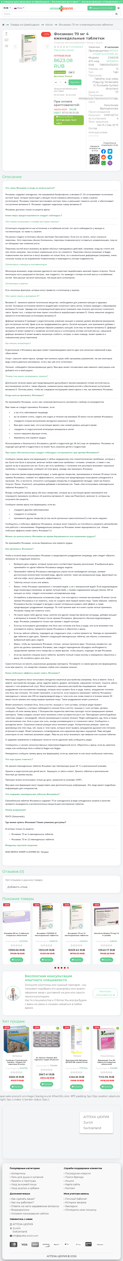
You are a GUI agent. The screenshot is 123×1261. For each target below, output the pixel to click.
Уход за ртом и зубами (25, 1188)
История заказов (75, 1202)
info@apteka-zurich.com (25, 1235)
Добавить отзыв (17, 887)
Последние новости (78, 1173)
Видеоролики (20, 1209)
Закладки (71, 1206)
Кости (49, 24)
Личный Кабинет (76, 1198)
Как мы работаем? (22, 1202)
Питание (47, 1056)
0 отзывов (75, 46)
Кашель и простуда (23, 1180)
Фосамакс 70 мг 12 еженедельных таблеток (46, 934)
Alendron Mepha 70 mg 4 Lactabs (106, 934)
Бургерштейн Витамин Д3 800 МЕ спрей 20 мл (47, 1061)
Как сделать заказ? (23, 1198)
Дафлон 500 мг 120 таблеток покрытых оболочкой (106, 1060)
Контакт (70, 1188)
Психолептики (77, 1056)
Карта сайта (72, 1184)
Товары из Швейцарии (24, 24)
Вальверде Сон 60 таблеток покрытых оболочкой (76, 1062)
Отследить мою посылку (80, 1209)
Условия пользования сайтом (30, 1213)
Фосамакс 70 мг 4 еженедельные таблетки (86, 24)
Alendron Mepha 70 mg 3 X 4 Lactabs (76, 934)
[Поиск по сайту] (116, 14)
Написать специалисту (104, 993)
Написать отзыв (64, 50)
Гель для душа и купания (27, 1177)
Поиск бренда (74, 1177)
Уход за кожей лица (23, 1184)
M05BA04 (112, 61)
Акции (69, 1180)
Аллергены (18, 1173)
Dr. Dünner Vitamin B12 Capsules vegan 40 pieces (16, 1059)
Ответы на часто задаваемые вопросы (35, 1206)
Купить (75, 82)
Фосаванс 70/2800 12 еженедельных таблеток (16, 934)
